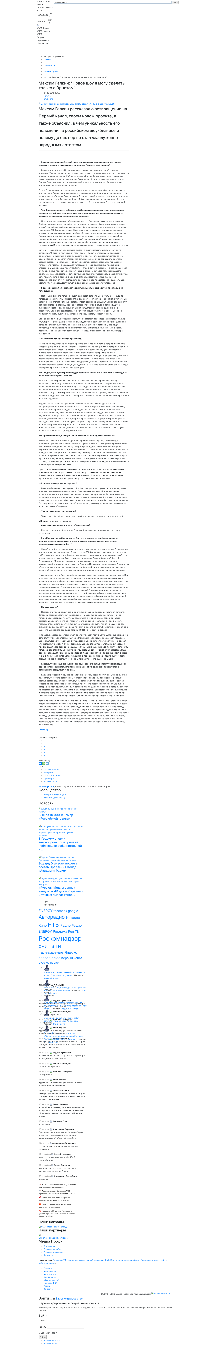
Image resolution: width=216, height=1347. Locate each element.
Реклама (60, 931)
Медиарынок (74, 51)
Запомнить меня (49, 1333)
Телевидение (51, 952)
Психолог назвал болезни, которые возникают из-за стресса (55, 1205)
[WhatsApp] (43, 763)
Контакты (163, 51)
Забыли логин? (51, 1343)
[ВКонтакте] (40, 763)
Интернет (74, 917)
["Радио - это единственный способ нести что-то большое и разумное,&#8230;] (47, 967)
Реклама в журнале (53, 1252)
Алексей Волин (51, 978)
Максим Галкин (51, 769)
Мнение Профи (51, 71)
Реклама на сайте (52, 1249)
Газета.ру (43, 729)
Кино (43, 925)
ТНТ (59, 946)
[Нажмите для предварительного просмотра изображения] (76, 103)
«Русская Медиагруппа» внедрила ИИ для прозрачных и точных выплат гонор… (61, 891)
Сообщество (106, 51)
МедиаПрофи (47, 51)
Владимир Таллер (69, 1008)
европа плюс (50, 958)
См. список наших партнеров (53, 1238)
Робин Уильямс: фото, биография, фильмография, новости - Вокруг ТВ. (54, 1199)
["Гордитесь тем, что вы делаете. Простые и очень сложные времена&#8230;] (47, 982)
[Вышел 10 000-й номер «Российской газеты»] (62, 810)
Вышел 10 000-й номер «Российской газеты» (56, 816)
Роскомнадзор (60, 938)
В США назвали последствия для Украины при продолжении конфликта (58, 1186)
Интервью (49, 772)
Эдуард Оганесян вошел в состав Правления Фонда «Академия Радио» (58, 867)
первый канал (50, 781)
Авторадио (52, 917)
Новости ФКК (140, 51)
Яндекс (70, 952)
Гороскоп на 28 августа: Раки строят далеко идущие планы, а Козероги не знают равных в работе (57, 1213)
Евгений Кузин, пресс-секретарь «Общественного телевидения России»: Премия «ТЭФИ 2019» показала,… (63, 1036)
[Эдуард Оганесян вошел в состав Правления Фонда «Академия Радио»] (62, 858)
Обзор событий (123, 51)
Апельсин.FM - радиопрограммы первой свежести (78, 1260)
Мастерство (90, 51)
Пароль (42, 1327)
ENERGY (46, 911)
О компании (50, 1246)
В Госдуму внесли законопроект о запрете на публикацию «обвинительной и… (60, 844)
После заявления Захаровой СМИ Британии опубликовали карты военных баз (57, 1192)
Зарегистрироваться (70, 1298)
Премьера (49, 778)
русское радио (49, 962)
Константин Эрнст (53, 775)
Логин (41, 1320)
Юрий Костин (59, 1024)
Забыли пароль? (52, 1340)
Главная (48, 59)
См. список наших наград (54, 1226)
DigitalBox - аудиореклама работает (122, 1260)
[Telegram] (47, 763)
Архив (152, 51)
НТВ (54, 924)
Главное (62, 51)
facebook (61, 911)
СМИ (44, 946)
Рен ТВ (73, 931)
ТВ (52, 946)
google (73, 911)
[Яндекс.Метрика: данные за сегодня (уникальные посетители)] (160, 1293)
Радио (66, 925)
